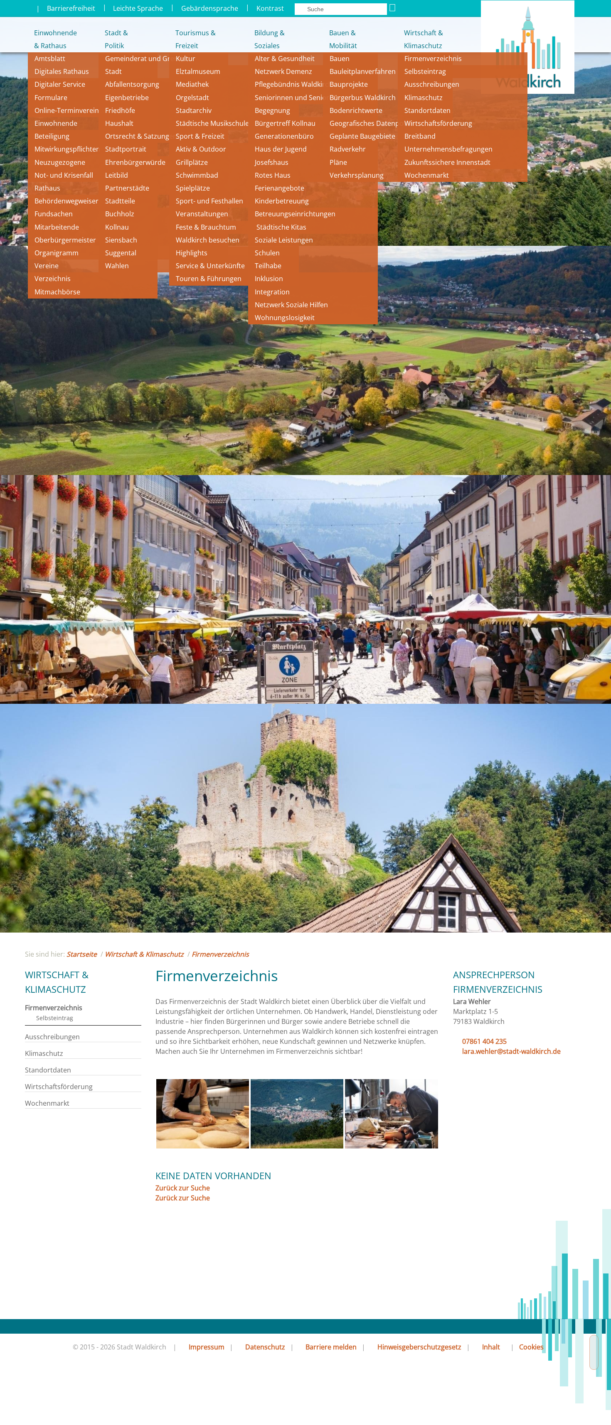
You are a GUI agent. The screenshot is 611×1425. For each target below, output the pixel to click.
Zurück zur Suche (182, 1187)
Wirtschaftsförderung (438, 123)
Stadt (113, 71)
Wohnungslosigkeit (285, 317)
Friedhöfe (120, 110)
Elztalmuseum (198, 71)
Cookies (531, 1347)
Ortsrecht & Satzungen (141, 136)
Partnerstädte (127, 188)
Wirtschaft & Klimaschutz (423, 39)
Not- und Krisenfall (63, 175)
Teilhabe (268, 265)
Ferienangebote (279, 188)
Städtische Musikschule (212, 123)
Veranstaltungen (202, 213)
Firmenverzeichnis (433, 58)
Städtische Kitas (280, 227)
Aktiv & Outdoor (201, 149)
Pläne (338, 162)
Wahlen (117, 265)
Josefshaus (271, 162)
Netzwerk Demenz (283, 71)
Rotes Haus (273, 175)
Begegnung (272, 110)
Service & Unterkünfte (210, 265)
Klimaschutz (423, 97)
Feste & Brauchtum (206, 227)
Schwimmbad (197, 175)
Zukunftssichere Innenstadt (447, 162)
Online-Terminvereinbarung (78, 110)
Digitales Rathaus (61, 71)
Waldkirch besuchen (207, 240)
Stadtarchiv (194, 110)
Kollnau (117, 227)
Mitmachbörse (57, 291)
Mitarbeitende (56, 227)
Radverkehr (348, 149)
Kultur (185, 58)
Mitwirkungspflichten (67, 149)
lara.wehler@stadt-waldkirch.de (511, 1051)
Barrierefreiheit (71, 8)
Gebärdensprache (209, 8)
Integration (272, 291)
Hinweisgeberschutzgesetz (419, 1347)
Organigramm (56, 252)
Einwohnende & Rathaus (49, 39)
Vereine (46, 265)
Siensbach (121, 240)
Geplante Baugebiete (362, 136)
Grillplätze (192, 162)
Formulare (50, 97)
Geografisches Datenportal (373, 123)
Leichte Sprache (138, 8)
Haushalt (119, 123)
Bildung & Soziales (269, 39)
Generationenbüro (284, 136)
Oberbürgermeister (65, 240)
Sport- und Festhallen (209, 201)
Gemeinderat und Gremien (147, 58)
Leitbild (117, 175)
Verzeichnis (52, 278)
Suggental (120, 252)
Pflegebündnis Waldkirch (294, 84)
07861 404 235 (484, 1041)
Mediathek (192, 84)
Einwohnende (55, 123)
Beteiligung (51, 136)
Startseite (82, 954)
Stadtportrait (125, 149)
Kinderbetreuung (282, 201)
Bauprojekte (349, 84)
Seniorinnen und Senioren (296, 97)
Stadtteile (120, 201)
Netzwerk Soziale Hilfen (291, 304)
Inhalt (491, 1347)
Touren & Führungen (208, 278)
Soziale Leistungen (284, 240)
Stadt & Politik (116, 39)
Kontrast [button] (270, 8)
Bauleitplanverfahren (363, 71)
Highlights (191, 252)
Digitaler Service (59, 84)
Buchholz (119, 213)
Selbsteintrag (425, 71)
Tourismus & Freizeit (195, 39)
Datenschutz (265, 1347)
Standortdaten (427, 110)
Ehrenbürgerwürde (135, 162)
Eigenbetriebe (127, 97)
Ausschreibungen (431, 84)
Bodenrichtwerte (356, 110)
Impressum (206, 1347)
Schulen (267, 252)
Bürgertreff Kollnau (285, 123)
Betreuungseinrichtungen (295, 213)
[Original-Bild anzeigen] (202, 1146)
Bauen (340, 58)
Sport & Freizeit (200, 136)
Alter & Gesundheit (285, 58)
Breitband (420, 136)
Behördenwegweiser (66, 201)
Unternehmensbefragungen (448, 149)
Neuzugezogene (59, 162)
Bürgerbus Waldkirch (363, 97)
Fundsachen (53, 213)
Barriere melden (331, 1347)
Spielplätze (193, 188)
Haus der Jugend (281, 149)
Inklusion (269, 278)
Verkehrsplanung (357, 175)
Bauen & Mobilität (343, 39)
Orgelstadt (193, 97)
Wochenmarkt (426, 175)
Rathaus (47, 188)
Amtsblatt (49, 58)
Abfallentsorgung (132, 84)
